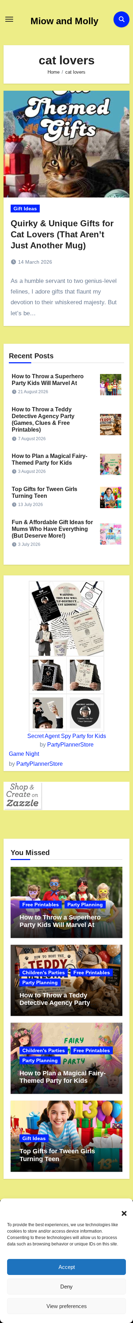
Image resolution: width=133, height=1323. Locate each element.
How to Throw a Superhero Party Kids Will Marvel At (60, 921)
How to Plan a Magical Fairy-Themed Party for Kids (63, 1077)
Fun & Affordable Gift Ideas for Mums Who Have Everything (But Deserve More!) (52, 529)
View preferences (66, 1306)
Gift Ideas (25, 208)
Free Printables (40, 904)
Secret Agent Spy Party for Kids (66, 736)
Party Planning (85, 904)
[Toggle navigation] (9, 19)
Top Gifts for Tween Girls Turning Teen (57, 1155)
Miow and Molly (64, 21)
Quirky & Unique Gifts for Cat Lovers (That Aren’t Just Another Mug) (62, 234)
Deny (66, 1287)
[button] (120, 1209)
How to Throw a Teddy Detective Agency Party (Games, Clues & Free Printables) (55, 1007)
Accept (67, 1267)
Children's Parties (43, 972)
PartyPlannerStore (70, 745)
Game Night (24, 754)
